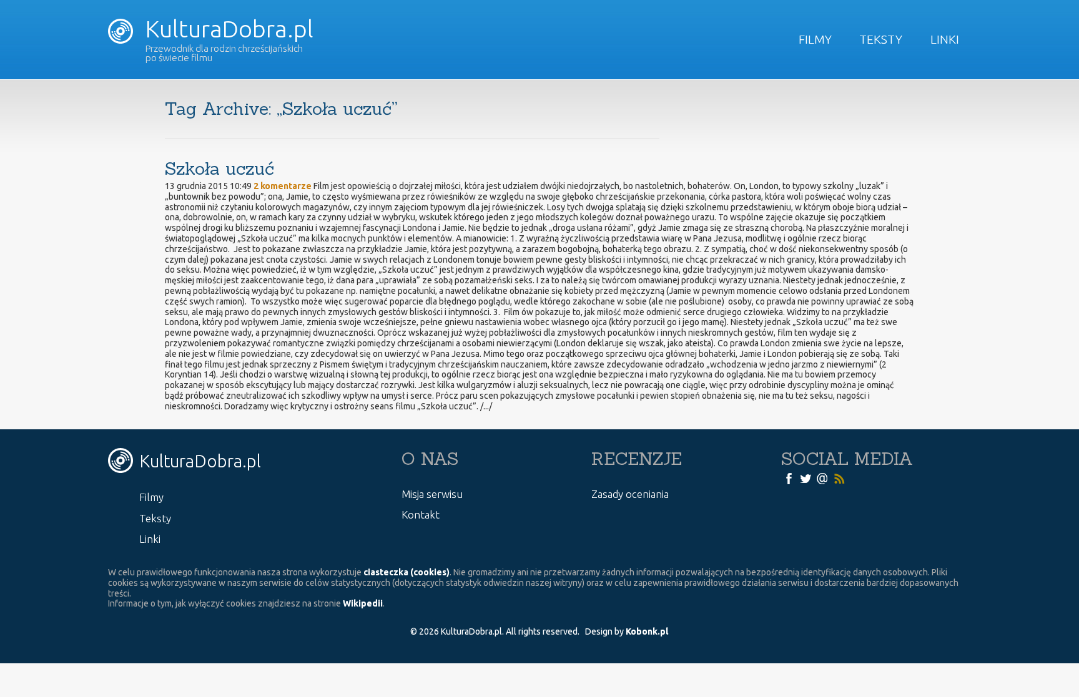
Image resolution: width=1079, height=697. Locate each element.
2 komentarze (283, 186)
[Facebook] (788, 478)
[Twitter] (805, 478)
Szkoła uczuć (219, 168)
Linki (944, 39)
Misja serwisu (432, 494)
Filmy (815, 39)
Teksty (880, 39)
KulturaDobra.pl (226, 29)
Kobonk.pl (647, 631)
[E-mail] (822, 478)
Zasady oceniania (630, 494)
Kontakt (421, 514)
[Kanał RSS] (839, 478)
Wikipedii (363, 603)
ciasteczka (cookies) (406, 572)
